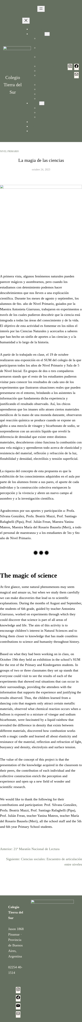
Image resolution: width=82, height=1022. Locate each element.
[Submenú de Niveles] (41, 103)
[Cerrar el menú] (26, 21)
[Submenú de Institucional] (47, 34)
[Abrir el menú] (41, 9)
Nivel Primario (9, 151)
